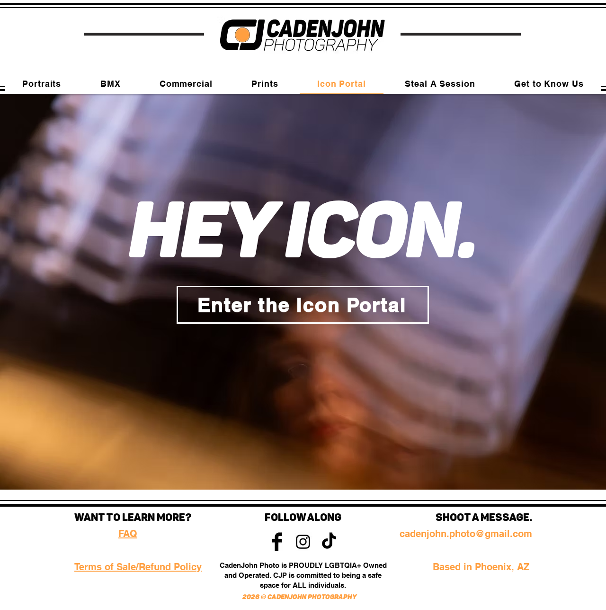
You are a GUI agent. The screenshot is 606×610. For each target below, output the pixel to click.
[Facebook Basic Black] (276, 541)
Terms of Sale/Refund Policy (138, 567)
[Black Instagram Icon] (303, 541)
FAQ (127, 533)
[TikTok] (329, 541)
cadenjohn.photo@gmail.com (466, 533)
